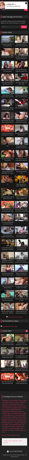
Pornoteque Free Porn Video (10, 400)
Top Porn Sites (6, 435)
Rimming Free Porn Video (19, 413)
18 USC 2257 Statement (11, 441)
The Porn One (20, 426)
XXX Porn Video (6, 417)
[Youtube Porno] (14, 451)
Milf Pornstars (22, 421)
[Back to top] (24, 455)
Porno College (23, 400)
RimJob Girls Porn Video (16, 404)
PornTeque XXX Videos (8, 426)
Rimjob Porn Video (16, 409)
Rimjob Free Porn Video (19, 417)
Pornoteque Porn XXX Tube (10, 402)
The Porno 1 (5, 428)
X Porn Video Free (8, 415)
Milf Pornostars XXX (7, 422)
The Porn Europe (14, 428)
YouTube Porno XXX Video (9, 406)
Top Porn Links (15, 435)
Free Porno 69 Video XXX (17, 424)
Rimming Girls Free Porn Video (10, 419)
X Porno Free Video (19, 415)
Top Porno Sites (12, 421)
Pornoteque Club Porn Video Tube (11, 411)
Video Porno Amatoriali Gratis (14, 408)
